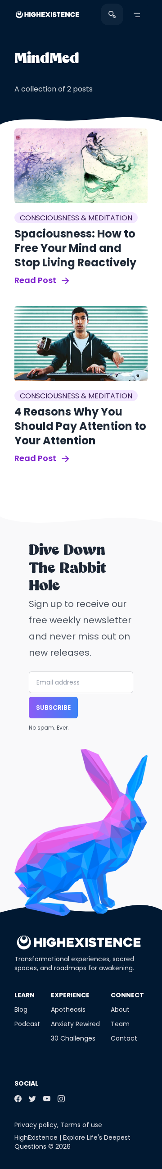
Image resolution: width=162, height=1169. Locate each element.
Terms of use (81, 1124)
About (120, 1009)
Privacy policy (35, 1124)
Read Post (36, 280)
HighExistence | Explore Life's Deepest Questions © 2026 (72, 1142)
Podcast (27, 1023)
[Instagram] (61, 1098)
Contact (124, 1038)
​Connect (127, 995)
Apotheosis (68, 1009)
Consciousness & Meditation (76, 218)
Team (120, 1023)
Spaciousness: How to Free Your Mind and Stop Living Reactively (75, 248)
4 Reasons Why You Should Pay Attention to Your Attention (80, 426)
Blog (20, 1009)
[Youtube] (46, 1098)
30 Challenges (73, 1038)
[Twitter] (32, 1098)
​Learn (24, 995)
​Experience (70, 995)
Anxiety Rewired (75, 1023)
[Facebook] (18, 1098)
